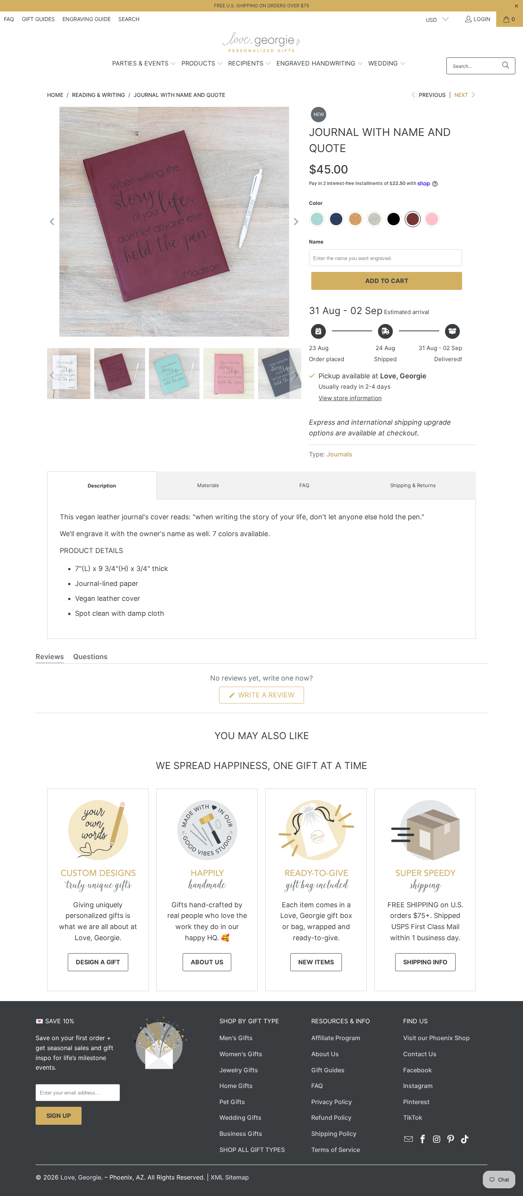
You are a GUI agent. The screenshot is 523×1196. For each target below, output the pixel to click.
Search (128, 19)
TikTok (412, 1117)
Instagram (418, 1086)
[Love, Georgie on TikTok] (465, 1139)
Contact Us (419, 1054)
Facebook (417, 1070)
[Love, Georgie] (261, 44)
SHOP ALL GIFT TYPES (252, 1149)
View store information (350, 398)
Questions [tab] (90, 658)
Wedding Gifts (240, 1117)
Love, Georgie (80, 1177)
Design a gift (98, 962)
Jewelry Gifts (238, 1070)
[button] (144, 63)
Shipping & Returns (413, 485)
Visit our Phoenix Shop (436, 1038)
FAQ (9, 19)
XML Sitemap (230, 1177)
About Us (207, 962)
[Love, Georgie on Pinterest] (451, 1139)
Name (316, 242)
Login (482, 19)
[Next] (295, 222)
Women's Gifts (240, 1054)
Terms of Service (335, 1149)
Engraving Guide (86, 19)
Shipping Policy (333, 1133)
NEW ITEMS (316, 962)
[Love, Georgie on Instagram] (437, 1139)
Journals (339, 454)
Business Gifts (240, 1133)
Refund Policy (331, 1117)
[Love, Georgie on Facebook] (423, 1139)
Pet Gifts (232, 1102)
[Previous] (53, 222)
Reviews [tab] (50, 658)
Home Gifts (236, 1086)
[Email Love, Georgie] (409, 1139)
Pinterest (416, 1102)
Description (102, 486)
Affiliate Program (335, 1038)
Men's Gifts (236, 1038)
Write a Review (270, 697)
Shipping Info (425, 962)
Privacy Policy (331, 1102)
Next (462, 95)
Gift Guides (38, 19)
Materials (208, 485)
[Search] (505, 65)
